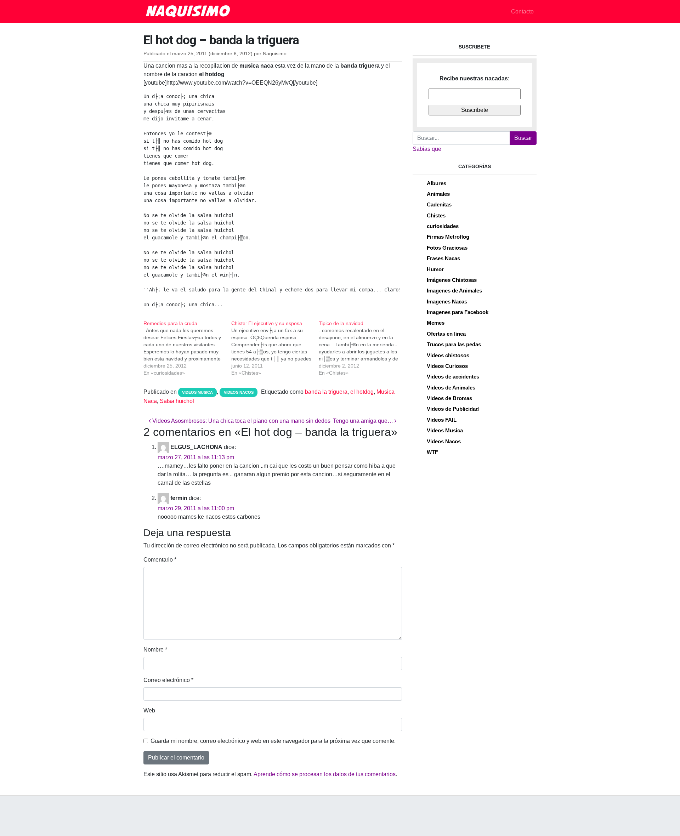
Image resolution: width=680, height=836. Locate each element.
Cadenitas (439, 204)
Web (149, 710)
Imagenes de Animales (454, 291)
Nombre (155, 650)
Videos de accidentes (453, 377)
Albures (436, 183)
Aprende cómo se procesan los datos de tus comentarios (325, 774)
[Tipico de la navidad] (363, 348)
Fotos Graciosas (447, 248)
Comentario (159, 560)
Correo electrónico (168, 680)
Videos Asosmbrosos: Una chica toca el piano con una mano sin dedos (240, 421)
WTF (432, 452)
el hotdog (362, 392)
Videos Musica (197, 392)
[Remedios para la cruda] (187, 348)
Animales (438, 194)
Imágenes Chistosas (452, 280)
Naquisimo (275, 53)
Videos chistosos (448, 355)
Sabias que (427, 149)
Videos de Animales (451, 388)
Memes (435, 323)
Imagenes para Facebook (457, 312)
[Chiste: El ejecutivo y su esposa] (275, 348)
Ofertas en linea (446, 334)
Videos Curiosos (447, 366)
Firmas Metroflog (448, 237)
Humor (435, 269)
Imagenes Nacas (447, 301)
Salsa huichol (177, 401)
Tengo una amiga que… (364, 421)
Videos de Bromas (449, 398)
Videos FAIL (442, 420)
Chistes (436, 215)
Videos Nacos (239, 392)
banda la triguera (326, 392)
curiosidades (443, 226)
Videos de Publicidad (453, 409)
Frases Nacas (443, 258)
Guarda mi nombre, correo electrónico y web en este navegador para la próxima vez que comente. (273, 741)
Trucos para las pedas (454, 344)
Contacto (522, 11)
